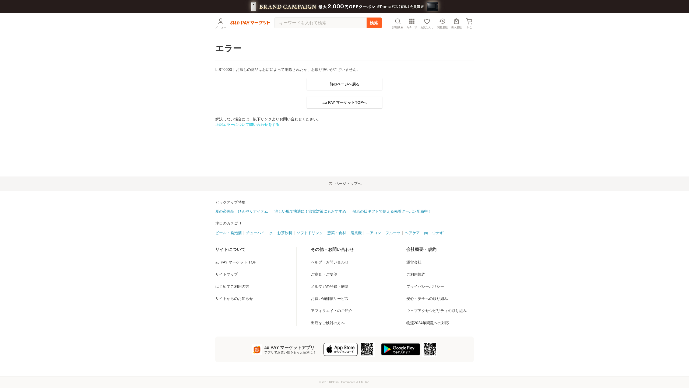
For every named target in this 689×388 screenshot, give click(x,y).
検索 (374, 22)
